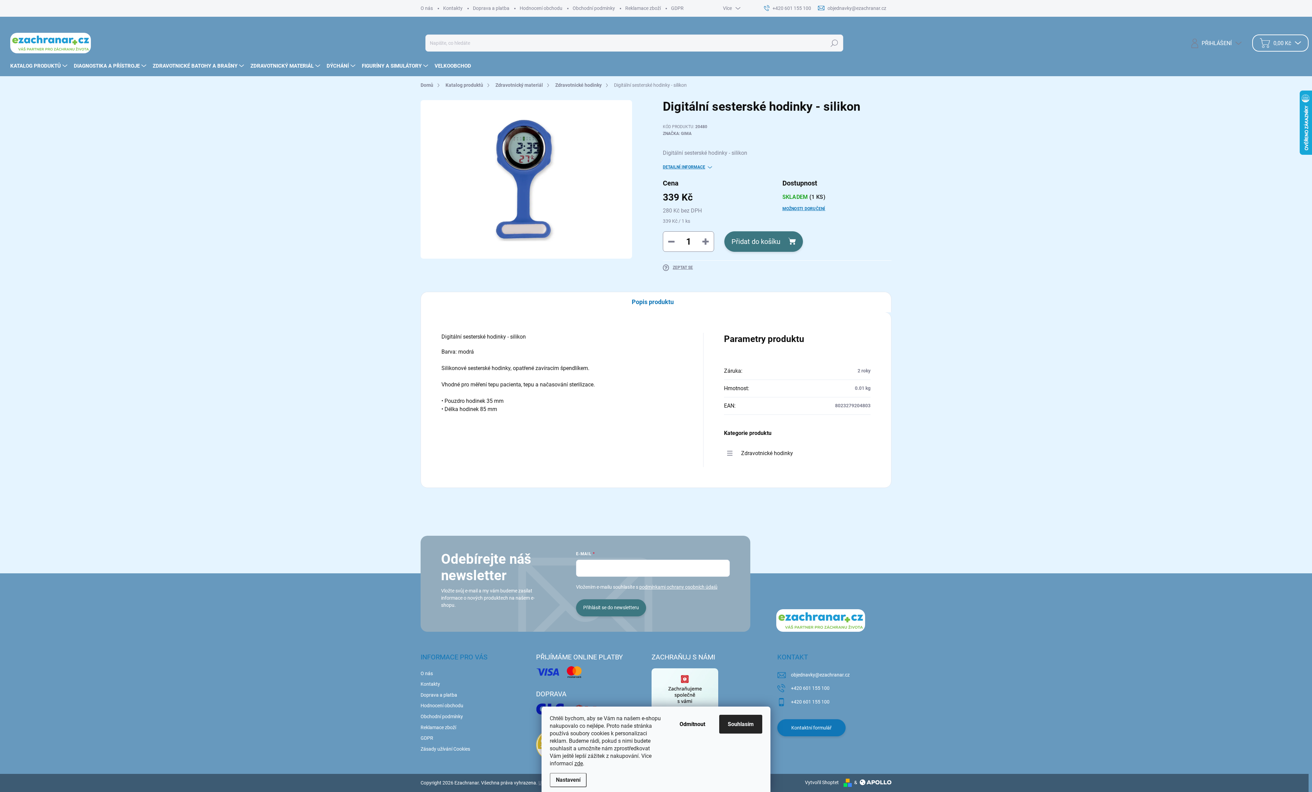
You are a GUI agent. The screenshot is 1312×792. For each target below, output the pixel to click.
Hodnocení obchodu (541, 8)
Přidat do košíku (756, 241)
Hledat (834, 43)
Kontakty (453, 8)
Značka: (677, 133)
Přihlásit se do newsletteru (611, 607)
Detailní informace (684, 167)
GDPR (677, 8)
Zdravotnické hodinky (767, 453)
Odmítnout (692, 724)
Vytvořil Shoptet (822, 782)
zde (578, 763)
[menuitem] (39, 66)
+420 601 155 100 (810, 688)
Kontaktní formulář (811, 727)
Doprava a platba (491, 8)
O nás (427, 8)
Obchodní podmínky (594, 8)
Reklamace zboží (643, 8)
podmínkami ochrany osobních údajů (678, 587)
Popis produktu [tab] (653, 301)
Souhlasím (741, 724)
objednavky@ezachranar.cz (820, 675)
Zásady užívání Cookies (445, 749)
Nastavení (568, 780)
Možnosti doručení (803, 208)
